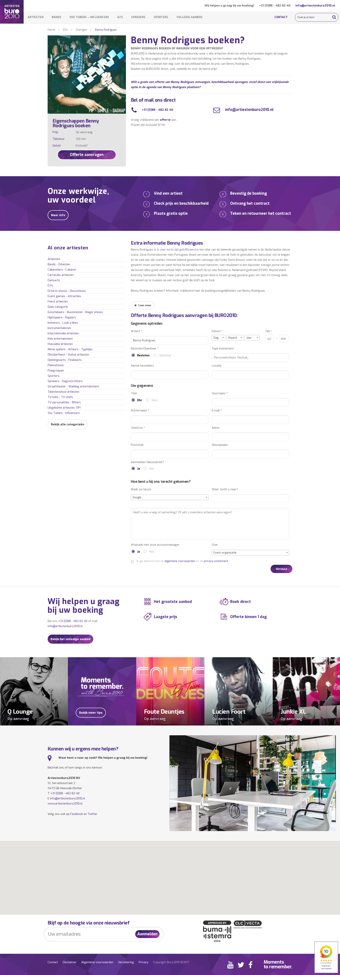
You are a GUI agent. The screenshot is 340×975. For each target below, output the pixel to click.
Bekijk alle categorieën (67, 424)
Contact (281, 17)
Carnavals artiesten (61, 275)
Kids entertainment (60, 339)
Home (51, 30)
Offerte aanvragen (86, 154)
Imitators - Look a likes (63, 323)
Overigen (81, 30)
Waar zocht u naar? (225, 489)
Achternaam (140, 410)
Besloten (143, 355)
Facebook (76, 814)
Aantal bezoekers (142, 366)
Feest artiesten (58, 301)
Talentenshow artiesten (63, 392)
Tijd (268, 331)
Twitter (92, 814)
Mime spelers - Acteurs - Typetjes (70, 349)
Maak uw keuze (141, 489)
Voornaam (220, 393)
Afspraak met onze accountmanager (155, 545)
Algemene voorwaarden (97, 962)
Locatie (216, 366)
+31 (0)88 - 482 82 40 (274, 5)
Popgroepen (56, 370)
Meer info (58, 215)
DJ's (65, 30)
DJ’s (120, 17)
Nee (151, 469)
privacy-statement (216, 561)
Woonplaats (220, 445)
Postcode (137, 445)
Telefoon (138, 428)
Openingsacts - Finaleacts (65, 360)
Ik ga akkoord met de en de (182, 561)
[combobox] (218, 337)
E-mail (217, 410)
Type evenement (223, 348)
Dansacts (54, 280)
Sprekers (138, 17)
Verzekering (126, 962)
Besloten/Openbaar (145, 348)
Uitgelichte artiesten (64, 408)
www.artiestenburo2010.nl (65, 803)
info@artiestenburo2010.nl (315, 5)
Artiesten (35, 17)
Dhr (139, 400)
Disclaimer (70, 962)
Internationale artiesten (63, 333)
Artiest (136, 331)
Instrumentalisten (59, 328)
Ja (138, 469)
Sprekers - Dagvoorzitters (65, 381)
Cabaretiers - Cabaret (62, 270)
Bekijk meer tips (91, 713)
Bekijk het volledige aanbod (70, 639)
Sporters (161, 17)
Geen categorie (58, 307)
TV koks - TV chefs (60, 397)
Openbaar (165, 355)
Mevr (155, 400)
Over (215, 545)
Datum (217, 331)
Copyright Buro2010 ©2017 (171, 962)
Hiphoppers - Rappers (62, 317)
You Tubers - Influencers (64, 413)
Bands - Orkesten (59, 264)
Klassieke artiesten (60, 344)
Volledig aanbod (189, 17)
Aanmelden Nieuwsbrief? (147, 462)
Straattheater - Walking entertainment (73, 386)
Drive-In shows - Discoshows (67, 291)
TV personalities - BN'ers (64, 402)
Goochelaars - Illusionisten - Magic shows (75, 312)
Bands (56, 17)
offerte (165, 120)
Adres (216, 428)
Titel (134, 393)
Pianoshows (56, 365)
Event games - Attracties (64, 296)
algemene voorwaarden (179, 561)
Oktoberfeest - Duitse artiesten (68, 355)
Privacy (143, 962)
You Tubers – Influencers (89, 17)
